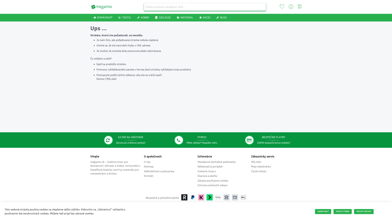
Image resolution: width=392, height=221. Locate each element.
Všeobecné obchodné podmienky (217, 162)
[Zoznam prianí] (282, 6)
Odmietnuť (323, 211)
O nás (147, 162)
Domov (100, 79)
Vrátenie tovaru (207, 171)
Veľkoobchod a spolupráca (159, 171)
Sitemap (149, 166)
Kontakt (148, 176)
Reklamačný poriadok (210, 166)
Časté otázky (258, 171)
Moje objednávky (261, 166)
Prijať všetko (363, 211)
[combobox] (205, 7)
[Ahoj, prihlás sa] (291, 7)
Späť (99, 64)
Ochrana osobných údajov (213, 185)
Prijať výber (342, 211)
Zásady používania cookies (213, 180)
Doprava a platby (207, 176)
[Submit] (262, 7)
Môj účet (111, 79)
